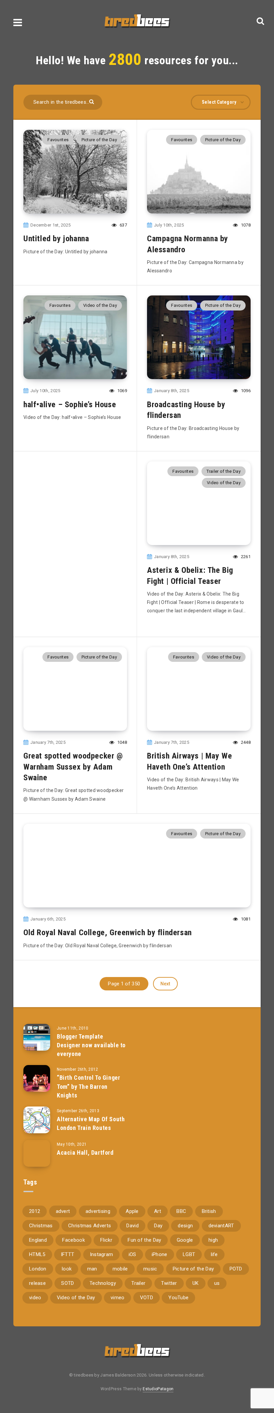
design (185, 1226)
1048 (121, 742)
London (37, 1269)
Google (185, 1240)
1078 (245, 225)
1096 (245, 390)
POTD (236, 1269)
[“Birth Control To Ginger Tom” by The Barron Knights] (36, 1078)
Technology (103, 1283)
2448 (245, 742)
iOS (132, 1254)
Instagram (101, 1254)
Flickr (106, 1240)
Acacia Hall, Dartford (85, 1152)
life (214, 1254)
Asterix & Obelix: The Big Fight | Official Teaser (190, 575)
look (67, 1269)
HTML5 (37, 1254)
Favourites (57, 139)
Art (157, 1211)
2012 (34, 1211)
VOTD (146, 1298)
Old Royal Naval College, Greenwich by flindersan (107, 932)
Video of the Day (100, 305)
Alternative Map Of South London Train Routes (91, 1123)
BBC (181, 1211)
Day (158, 1226)
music (150, 1269)
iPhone (159, 1254)
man (92, 1269)
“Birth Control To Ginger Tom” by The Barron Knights (88, 1086)
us (217, 1283)
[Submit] (92, 101)
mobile (120, 1269)
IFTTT (68, 1254)
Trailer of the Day (224, 471)
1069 (121, 390)
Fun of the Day (144, 1240)
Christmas (41, 1226)
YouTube (178, 1298)
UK (195, 1283)
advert (63, 1211)
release (37, 1283)
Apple (132, 1211)
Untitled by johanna (56, 238)
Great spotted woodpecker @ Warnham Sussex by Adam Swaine (73, 766)
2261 (245, 556)
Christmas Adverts (89, 1226)
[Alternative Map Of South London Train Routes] (36, 1120)
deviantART (221, 1226)
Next (165, 983)
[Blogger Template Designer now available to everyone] (36, 1037)
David (132, 1226)
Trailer (138, 1283)
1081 (245, 918)
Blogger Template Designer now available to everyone (91, 1045)
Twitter (169, 1283)
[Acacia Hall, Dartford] (36, 1153)
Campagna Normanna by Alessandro (187, 244)
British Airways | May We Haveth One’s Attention (189, 761)
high (213, 1240)
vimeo (118, 1298)
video (35, 1298)
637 (123, 225)
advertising (98, 1211)
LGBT (189, 1254)
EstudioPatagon (158, 1389)
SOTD (67, 1283)
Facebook (73, 1240)
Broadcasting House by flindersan (186, 410)
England (38, 1240)
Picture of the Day (99, 139)
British (209, 1211)
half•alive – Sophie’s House (69, 404)
